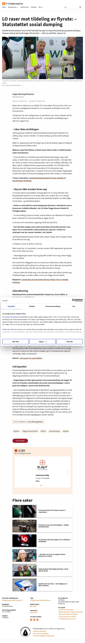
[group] (42, 472)
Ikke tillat (15, 341)
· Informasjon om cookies (67, 616)
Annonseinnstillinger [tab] (53, 306)
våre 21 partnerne (13, 317)
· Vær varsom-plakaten (41, 633)
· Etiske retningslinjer (65, 610)
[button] (67, 472)
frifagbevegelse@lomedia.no (12, 600)
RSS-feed (33, 606)
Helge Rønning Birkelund (23, 94)
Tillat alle (69, 341)
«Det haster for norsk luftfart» (30, 358)
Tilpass (41, 341)
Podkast (34, 7)
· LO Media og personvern (67, 619)
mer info (10, 329)
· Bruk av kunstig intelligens (68, 614)
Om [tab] (73, 306)
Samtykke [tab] (11, 306)
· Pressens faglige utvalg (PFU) (43, 636)
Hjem (4, 7)
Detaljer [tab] (32, 306)
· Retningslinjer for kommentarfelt (70, 612)
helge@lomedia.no (18, 97)
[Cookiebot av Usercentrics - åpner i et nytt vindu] (73, 300)
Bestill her (34, 613)
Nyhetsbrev (25, 7)
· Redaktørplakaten (39, 631)
